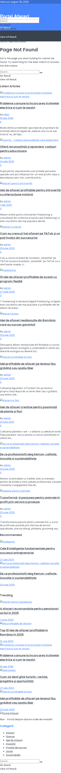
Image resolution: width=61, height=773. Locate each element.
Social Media (13, 755)
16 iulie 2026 (6, 118)
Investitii (10, 744)
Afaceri (10, 733)
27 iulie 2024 (7, 559)
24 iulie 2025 (7, 161)
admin (7, 158)
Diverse (10, 736)
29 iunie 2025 (7, 248)
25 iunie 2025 (7, 335)
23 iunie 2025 (7, 378)
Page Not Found (17, 41)
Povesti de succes (16, 747)
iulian (6, 114)
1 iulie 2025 (6, 205)
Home (3, 41)
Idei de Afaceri (14, 740)
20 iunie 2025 (7, 469)
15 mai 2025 (6, 641)
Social (9, 751)
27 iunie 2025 (7, 292)
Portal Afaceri (19, 8)
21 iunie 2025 (7, 422)
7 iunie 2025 (6, 620)
